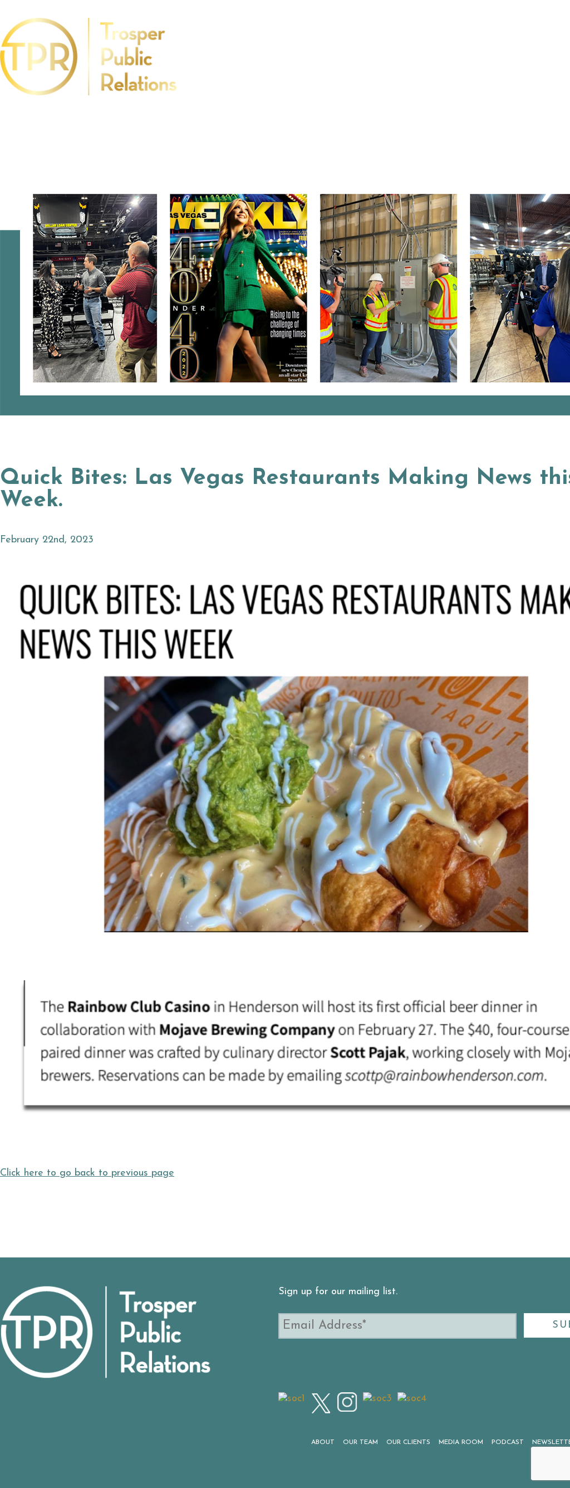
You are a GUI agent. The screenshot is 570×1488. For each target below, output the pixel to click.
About (213, 63)
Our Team (259, 63)
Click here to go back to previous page (87, 1173)
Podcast (446, 63)
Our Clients (320, 63)
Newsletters (506, 63)
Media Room (387, 63)
